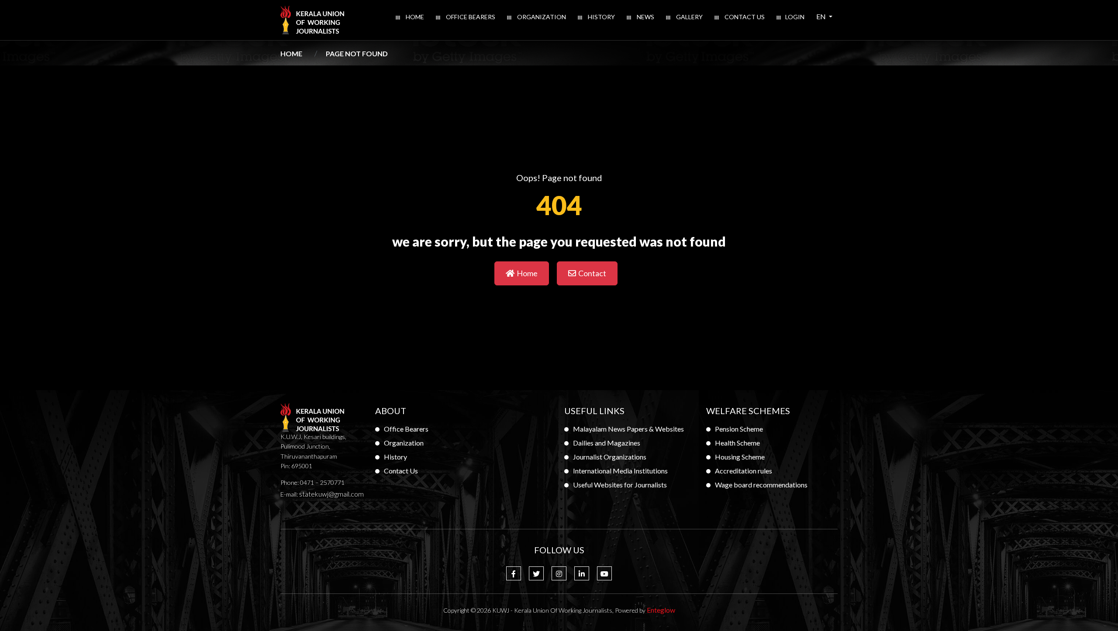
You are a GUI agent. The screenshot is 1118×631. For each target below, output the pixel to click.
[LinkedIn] (581, 573)
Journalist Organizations (609, 457)
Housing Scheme (740, 457)
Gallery (689, 17)
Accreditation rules (743, 470)
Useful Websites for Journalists (620, 484)
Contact (592, 273)
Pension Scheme (739, 429)
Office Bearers (470, 17)
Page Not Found (357, 53)
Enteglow (661, 610)
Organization (541, 17)
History (601, 17)
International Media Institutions (620, 470)
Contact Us (744, 17)
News (644, 17)
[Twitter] (536, 573)
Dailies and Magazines (606, 443)
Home (414, 17)
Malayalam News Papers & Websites (628, 429)
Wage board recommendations (761, 484)
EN (827, 16)
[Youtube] (604, 573)
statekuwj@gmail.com (331, 494)
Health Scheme (737, 443)
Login (794, 17)
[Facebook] (513, 573)
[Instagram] (559, 573)
